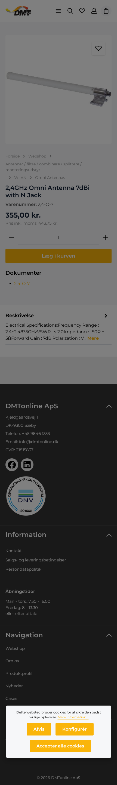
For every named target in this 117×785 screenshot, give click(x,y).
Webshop (15, 648)
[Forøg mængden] (105, 238)
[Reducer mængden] (11, 238)
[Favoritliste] (82, 10)
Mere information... (73, 717)
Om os (12, 660)
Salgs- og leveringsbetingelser (35, 560)
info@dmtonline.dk (38, 441)
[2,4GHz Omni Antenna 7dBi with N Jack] (58, 89)
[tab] (57, 326)
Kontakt (13, 550)
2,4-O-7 (22, 283)
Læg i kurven (58, 256)
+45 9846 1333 (36, 433)
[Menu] (58, 10)
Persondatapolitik (23, 569)
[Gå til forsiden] (18, 10)
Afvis (38, 729)
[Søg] (70, 10)
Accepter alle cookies (60, 746)
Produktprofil (18, 673)
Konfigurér (74, 729)
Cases (11, 698)
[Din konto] (94, 10)
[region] (58, 89)
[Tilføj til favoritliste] (98, 48)
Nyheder (14, 685)
